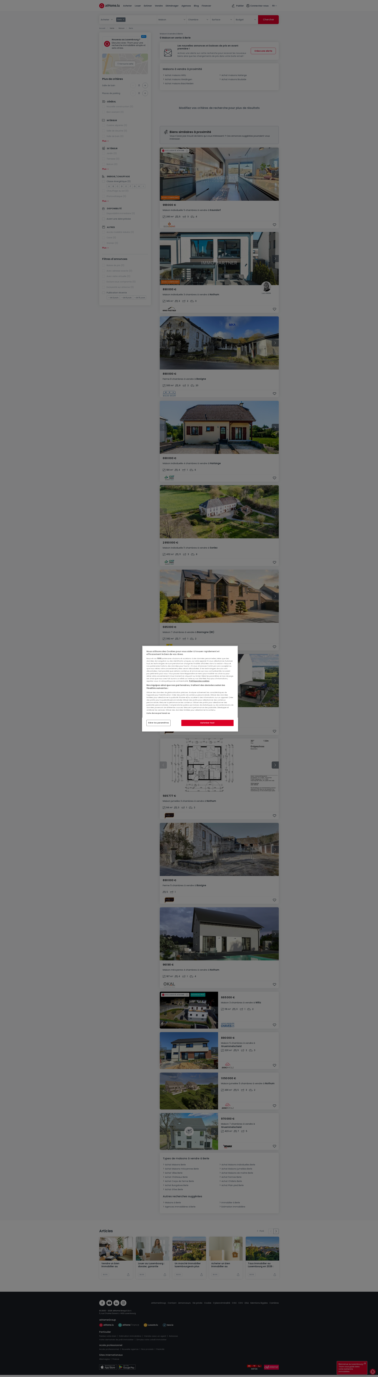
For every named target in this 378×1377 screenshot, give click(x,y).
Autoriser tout (207, 723)
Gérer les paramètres (158, 723)
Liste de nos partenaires (158, 713)
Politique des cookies (199, 681)
